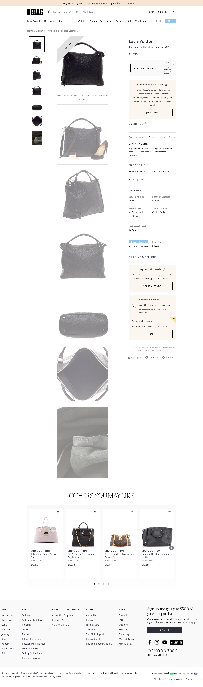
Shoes (93, 20)
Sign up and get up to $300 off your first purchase (170, 611)
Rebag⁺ (90, 619)
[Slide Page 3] (103, 583)
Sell (170, 21)
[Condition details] (145, 123)
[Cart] (172, 12)
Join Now (152, 112)
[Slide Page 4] (108, 583)
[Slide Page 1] (94, 583)
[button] (82, 63)
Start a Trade (152, 286)
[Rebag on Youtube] (165, 642)
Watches (82, 20)
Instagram (136, 357)
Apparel (120, 20)
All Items (40, 30)
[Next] (171, 548)
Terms (198, 679)
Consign (26, 624)
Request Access (60, 620)
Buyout (26, 634)
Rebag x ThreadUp (32, 657)
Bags (61, 20)
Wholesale (141, 20)
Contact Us (124, 615)
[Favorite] (59, 512)
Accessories (106, 20)
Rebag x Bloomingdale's (99, 643)
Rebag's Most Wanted (34, 643)
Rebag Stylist (93, 638)
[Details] (164, 269)
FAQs (121, 619)
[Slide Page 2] (99, 583)
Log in (151, 11)
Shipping (123, 624)
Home (30, 30)
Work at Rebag (126, 638)
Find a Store (92, 624)
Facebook (154, 357)
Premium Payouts (31, 648)
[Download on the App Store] (176, 642)
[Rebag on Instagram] (157, 642)
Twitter (169, 357)
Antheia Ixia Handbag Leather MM (149, 47)
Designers (49, 20)
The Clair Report (95, 634)
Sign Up (162, 11)
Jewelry (71, 20)
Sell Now (27, 615)
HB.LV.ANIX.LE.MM (138, 246)
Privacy (189, 679)
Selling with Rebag (32, 619)
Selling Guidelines (32, 653)
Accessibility (125, 643)
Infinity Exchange (31, 638)
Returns (123, 629)
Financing (124, 634)
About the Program (62, 615)
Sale (130, 20)
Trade (159, 20)
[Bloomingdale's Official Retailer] (162, 651)
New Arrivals (34, 20)
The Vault (91, 629)
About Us (91, 615)
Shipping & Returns (143, 257)
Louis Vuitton (141, 41)
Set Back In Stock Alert (145, 68)
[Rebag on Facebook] (150, 642)
